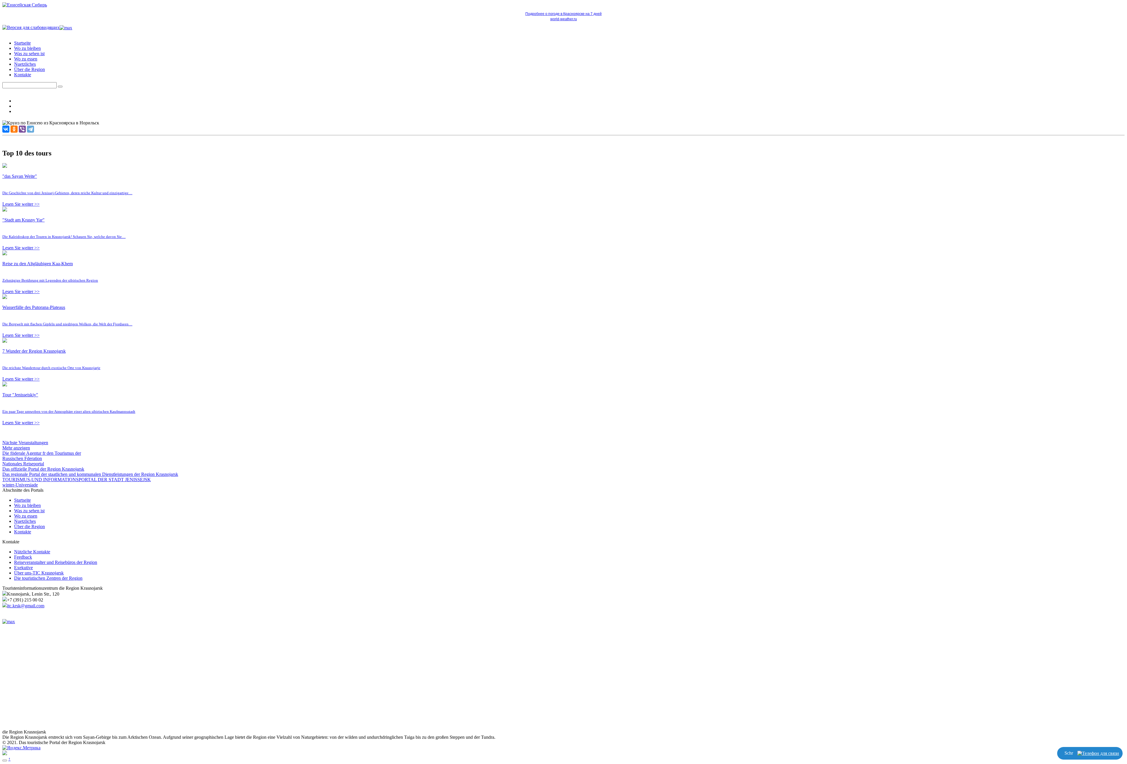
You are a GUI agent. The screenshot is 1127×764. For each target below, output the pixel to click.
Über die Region (29, 69)
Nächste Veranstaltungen (25, 442)
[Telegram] (30, 129)
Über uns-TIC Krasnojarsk (39, 572)
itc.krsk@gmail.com (25, 605)
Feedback (23, 557)
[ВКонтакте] (5, 129)
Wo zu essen (25, 58)
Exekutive (23, 567)
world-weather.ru (563, 19)
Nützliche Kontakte (32, 551)
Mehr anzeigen (16, 447)
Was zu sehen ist (29, 53)
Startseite (22, 42)
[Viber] (22, 129)
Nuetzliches (25, 64)
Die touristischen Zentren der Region (48, 578)
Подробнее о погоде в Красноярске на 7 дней (563, 14)
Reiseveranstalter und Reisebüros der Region (55, 562)
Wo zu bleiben (27, 48)
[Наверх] (4, 760)
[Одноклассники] (14, 129)
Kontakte (22, 74)
